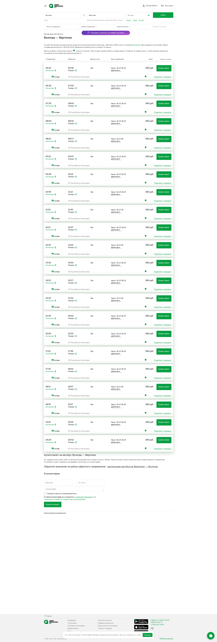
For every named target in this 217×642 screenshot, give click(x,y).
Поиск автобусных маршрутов (55, 513)
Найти (163, 15)
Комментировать (53, 504)
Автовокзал (136, 45)
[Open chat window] (210, 635)
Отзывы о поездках (105, 628)
